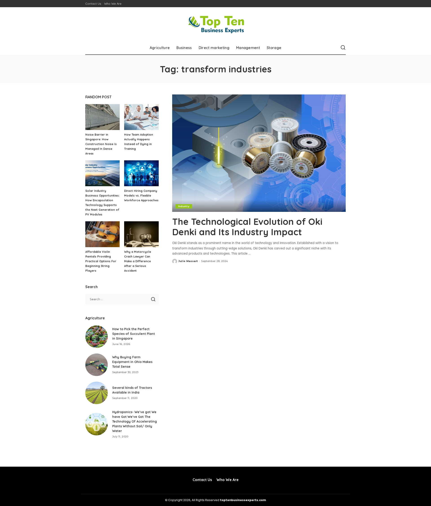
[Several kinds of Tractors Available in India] (96, 393)
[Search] (343, 47)
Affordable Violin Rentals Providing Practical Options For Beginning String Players (100, 261)
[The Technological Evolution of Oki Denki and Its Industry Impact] (259, 153)
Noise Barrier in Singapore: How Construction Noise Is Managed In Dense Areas (101, 144)
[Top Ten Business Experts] (216, 24)
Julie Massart (188, 261)
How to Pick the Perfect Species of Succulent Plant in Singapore (133, 333)
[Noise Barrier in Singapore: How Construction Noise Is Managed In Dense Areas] (102, 117)
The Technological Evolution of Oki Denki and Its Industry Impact (247, 226)
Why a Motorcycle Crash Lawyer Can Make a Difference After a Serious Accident (137, 261)
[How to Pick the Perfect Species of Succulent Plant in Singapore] (96, 336)
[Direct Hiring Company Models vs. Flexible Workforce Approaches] (141, 173)
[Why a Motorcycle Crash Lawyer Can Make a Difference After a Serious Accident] (141, 234)
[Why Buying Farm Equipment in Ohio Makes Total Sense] (96, 365)
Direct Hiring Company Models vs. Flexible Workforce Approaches (141, 195)
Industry (183, 206)
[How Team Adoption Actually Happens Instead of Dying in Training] (141, 117)
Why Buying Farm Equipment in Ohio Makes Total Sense (132, 362)
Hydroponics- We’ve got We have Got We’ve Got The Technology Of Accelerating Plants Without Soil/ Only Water (134, 421)
